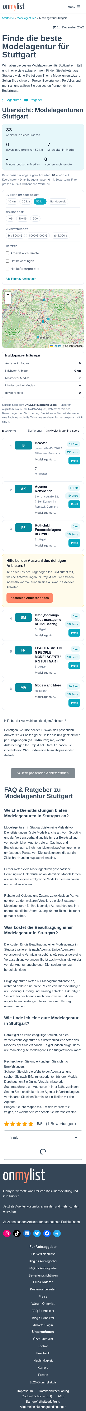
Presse (43, 1374)
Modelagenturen (26, 18)
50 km (40, 201)
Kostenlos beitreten (43, 1289)
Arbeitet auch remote (25, 253)
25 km (26, 201)
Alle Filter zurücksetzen (21, 278)
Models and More (48, 685)
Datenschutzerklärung (54, 1391)
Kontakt (43, 1346)
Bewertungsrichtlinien (43, 1275)
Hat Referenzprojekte (25, 268)
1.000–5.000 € (38, 235)
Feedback (43, 1353)
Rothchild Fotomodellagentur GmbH (48, 530)
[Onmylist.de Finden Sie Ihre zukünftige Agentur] (13, 7)
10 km (12, 201)
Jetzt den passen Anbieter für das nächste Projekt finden (41, 1221)
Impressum (25, 1391)
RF (23, 527)
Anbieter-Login (43, 1325)
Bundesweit (58, 201)
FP (23, 650)
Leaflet (57, 345)
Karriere (43, 1367)
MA (23, 687)
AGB (61, 1396)
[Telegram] (57, 1233)
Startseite (8, 18)
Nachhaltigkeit (43, 1360)
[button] (8, 295)
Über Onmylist (43, 1339)
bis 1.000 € (15, 235)
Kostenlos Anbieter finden (30, 598)
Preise (43, 1296)
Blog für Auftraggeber (43, 1261)
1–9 (10, 218)
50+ (35, 218)
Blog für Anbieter (43, 1318)
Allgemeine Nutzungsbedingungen (43, 1406)
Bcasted (41, 443)
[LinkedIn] (27, 1233)
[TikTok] (17, 1233)
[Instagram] (7, 1233)
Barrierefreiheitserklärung (43, 1401)
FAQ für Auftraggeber (43, 1268)
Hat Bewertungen (22, 261)
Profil (74, 460)
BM (23, 617)
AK (23, 489)
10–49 (23, 218)
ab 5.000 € (60, 235)
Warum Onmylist (43, 1303)
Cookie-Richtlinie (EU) (37, 1396)
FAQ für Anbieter (43, 1311)
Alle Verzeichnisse (43, 1254)
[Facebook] (47, 1233)
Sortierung (35, 430)
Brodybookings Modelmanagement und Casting (48, 619)
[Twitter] (37, 1233)
